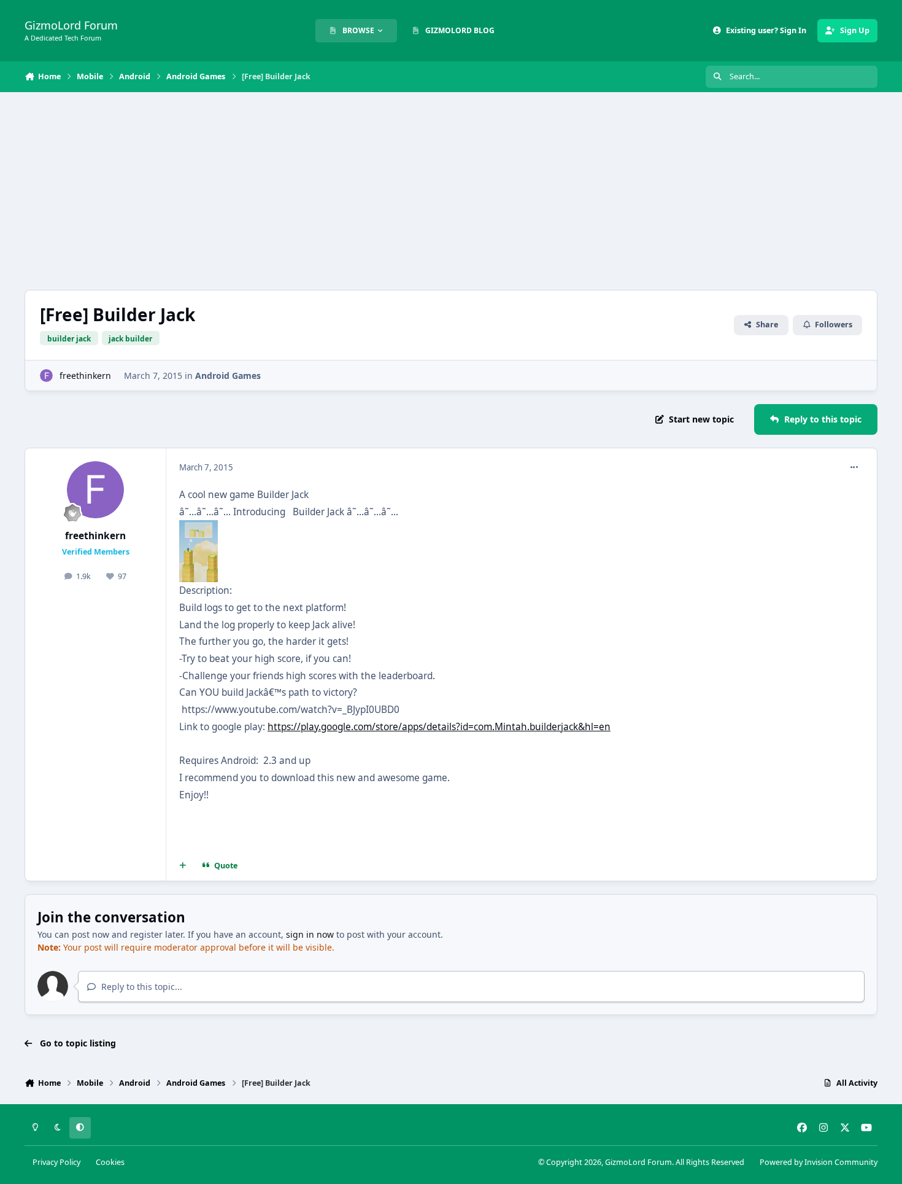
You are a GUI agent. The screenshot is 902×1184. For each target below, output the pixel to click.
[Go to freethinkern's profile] (46, 375)
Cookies (110, 1162)
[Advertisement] (451, 191)
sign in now (310, 934)
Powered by (818, 1162)
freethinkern (85, 375)
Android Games (228, 375)
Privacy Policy (56, 1162)
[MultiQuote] (183, 866)
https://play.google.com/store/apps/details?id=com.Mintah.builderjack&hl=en (439, 726)
